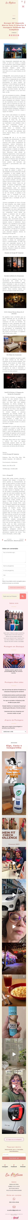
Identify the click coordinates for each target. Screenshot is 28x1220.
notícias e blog (14, 1188)
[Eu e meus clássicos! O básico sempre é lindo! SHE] (14, 767)
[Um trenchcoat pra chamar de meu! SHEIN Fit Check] (14, 831)
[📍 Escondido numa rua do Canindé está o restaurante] (14, 958)
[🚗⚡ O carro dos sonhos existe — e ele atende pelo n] (14, 895)
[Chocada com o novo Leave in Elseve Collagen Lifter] (14, 1054)
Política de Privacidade (14, 1190)
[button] (23, 6)
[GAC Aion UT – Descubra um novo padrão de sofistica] (14, 1118)
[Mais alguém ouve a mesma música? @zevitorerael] (14, 1086)
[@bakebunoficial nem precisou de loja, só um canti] (14, 863)
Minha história (14, 1184)
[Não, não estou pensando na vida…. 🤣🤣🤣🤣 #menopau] (14, 927)
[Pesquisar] (23, 596)
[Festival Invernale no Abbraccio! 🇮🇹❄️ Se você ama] (14, 990)
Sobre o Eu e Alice (14, 1186)
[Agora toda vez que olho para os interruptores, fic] (14, 799)
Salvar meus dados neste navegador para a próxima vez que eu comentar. (14, 582)
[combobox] (11, 596)
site (19, 533)
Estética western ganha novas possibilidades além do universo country (13, 671)
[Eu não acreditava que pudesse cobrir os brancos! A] (14, 1022)
